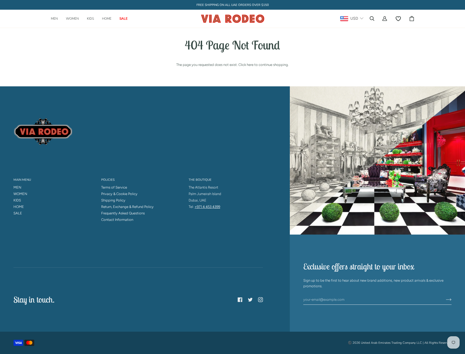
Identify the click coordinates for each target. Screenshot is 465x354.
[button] (56, 19)
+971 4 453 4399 (207, 207)
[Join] (444, 299)
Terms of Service (114, 187)
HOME (18, 207)
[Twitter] (250, 299)
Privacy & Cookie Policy (119, 194)
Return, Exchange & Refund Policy (127, 207)
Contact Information (117, 220)
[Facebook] (240, 299)
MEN (17, 187)
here (250, 65)
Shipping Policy (113, 200)
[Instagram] (260, 299)
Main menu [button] (22, 180)
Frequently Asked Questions (123, 213)
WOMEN (20, 194)
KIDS (17, 200)
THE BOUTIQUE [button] (200, 180)
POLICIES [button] (108, 180)
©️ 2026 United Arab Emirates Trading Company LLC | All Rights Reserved (400, 343)
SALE (17, 213)
